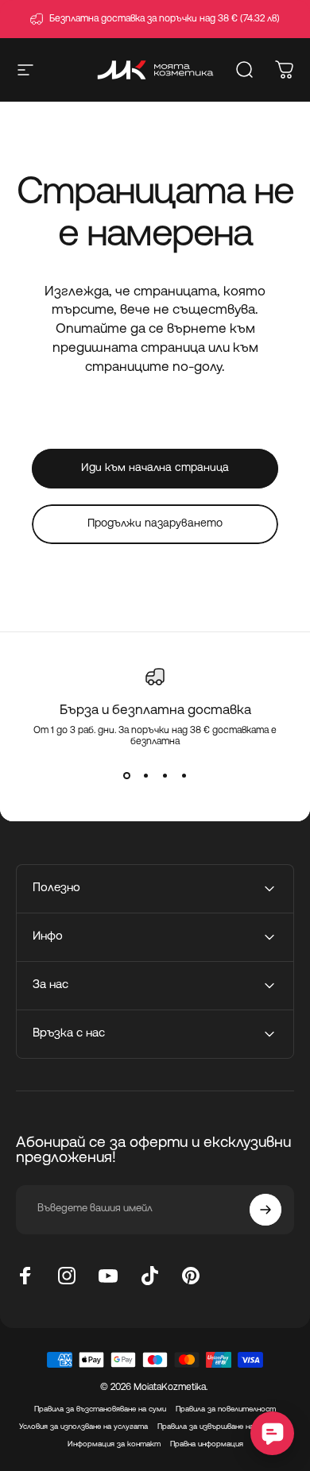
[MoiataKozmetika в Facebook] (25, 1275)
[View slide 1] (126, 776)
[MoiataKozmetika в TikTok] (149, 1275)
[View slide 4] (183, 776)
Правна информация (206, 1444)
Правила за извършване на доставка (224, 1426)
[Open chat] (272, 1433)
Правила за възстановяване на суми (100, 1409)
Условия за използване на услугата (83, 1426)
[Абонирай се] (265, 1210)
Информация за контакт (114, 1444)
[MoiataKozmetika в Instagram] (66, 1275)
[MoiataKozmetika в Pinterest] (190, 1275)
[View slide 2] (145, 776)
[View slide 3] (164, 776)
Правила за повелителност (226, 1409)
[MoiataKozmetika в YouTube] (108, 1275)
